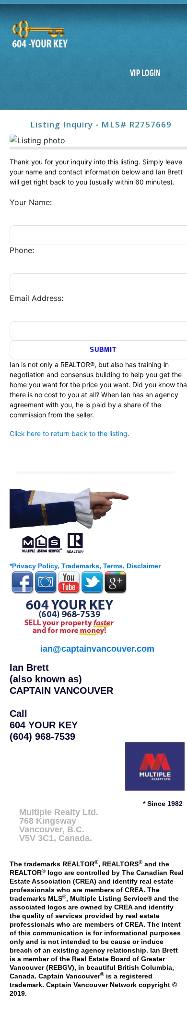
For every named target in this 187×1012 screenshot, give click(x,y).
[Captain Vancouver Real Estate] (69, 519)
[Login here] (145, 73)
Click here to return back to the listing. (69, 433)
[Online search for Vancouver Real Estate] (39, 34)
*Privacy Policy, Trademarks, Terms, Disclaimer (85, 566)
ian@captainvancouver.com (97, 649)
